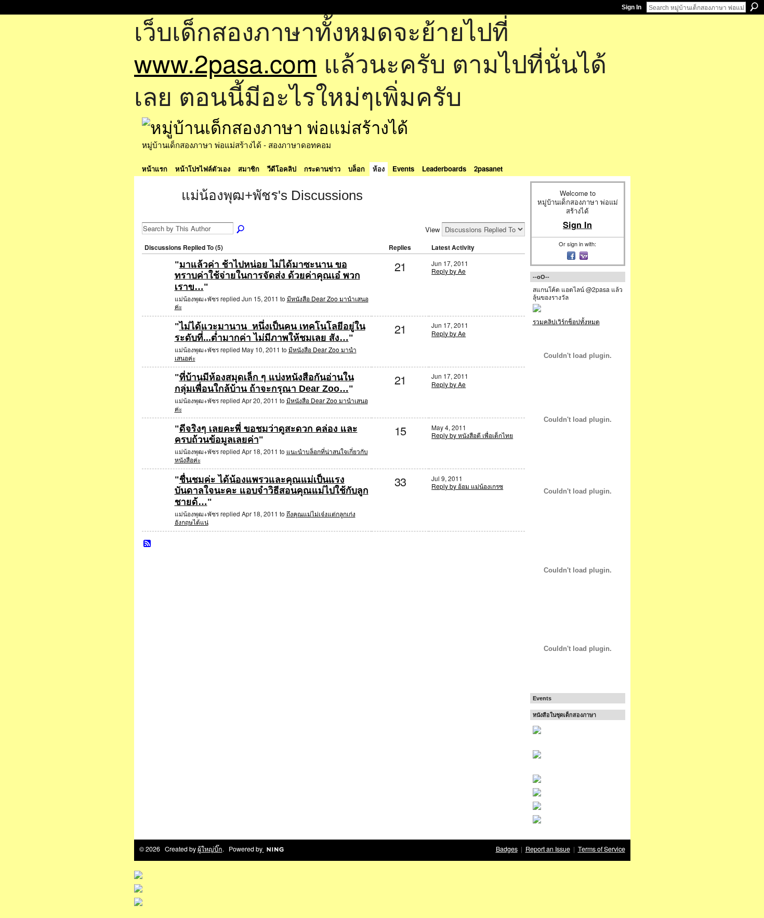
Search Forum (241, 229)
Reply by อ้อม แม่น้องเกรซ (467, 486)
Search (754, 6)
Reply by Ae (448, 271)
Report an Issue (547, 849)
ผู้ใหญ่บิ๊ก (209, 849)
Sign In (631, 7)
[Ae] (156, 281)
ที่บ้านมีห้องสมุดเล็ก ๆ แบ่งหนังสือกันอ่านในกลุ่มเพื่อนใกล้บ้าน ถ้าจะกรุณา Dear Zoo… (264, 383)
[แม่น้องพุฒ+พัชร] (158, 214)
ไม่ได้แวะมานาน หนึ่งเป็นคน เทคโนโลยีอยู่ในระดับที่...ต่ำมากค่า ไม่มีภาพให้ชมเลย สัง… (270, 332)
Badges (507, 849)
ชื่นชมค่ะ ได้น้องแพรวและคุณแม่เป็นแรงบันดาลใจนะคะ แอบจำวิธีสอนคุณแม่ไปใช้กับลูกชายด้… (271, 490)
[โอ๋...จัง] (156, 496)
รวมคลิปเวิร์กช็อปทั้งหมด (566, 321)
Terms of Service (601, 849)
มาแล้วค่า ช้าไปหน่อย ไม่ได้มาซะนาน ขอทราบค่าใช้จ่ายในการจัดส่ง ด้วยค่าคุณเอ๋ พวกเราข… (267, 275)
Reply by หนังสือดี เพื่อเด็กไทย (472, 435)
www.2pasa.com (225, 63)
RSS (147, 544)
